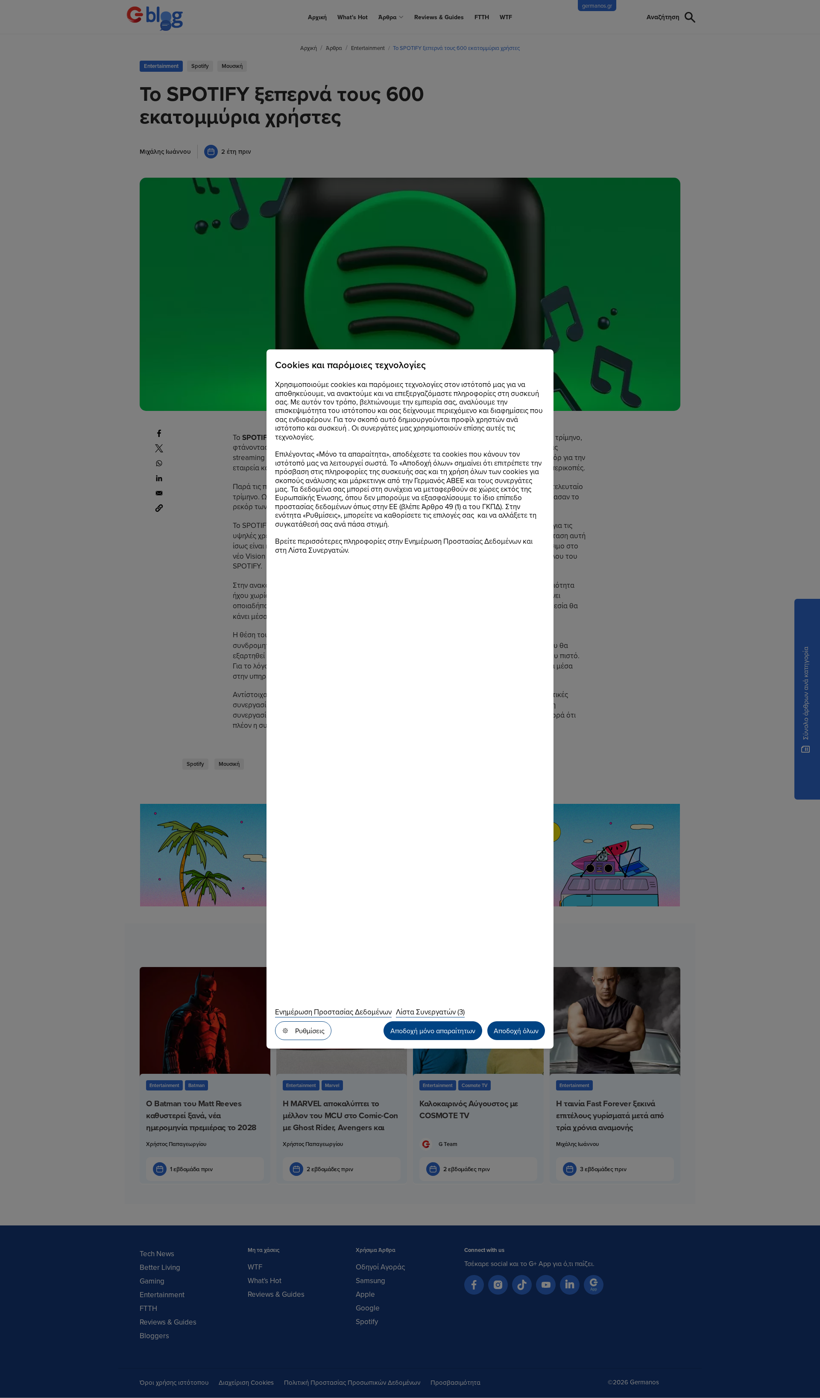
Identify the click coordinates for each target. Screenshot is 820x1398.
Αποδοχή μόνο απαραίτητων (432, 1030)
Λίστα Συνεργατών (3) (430, 1012)
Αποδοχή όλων (516, 1030)
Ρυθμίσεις (310, 1030)
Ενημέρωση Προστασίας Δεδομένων (333, 1012)
